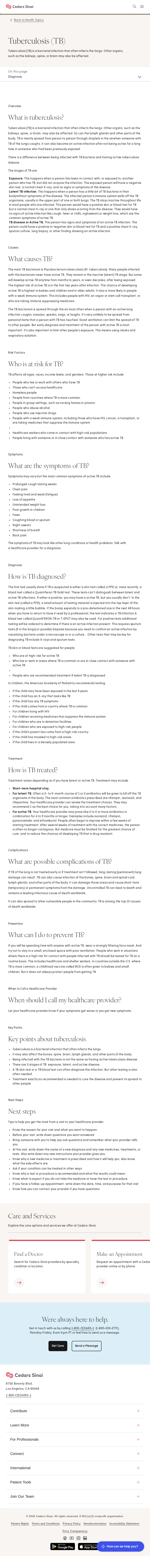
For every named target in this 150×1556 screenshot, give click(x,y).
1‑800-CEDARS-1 (83, 1328)
